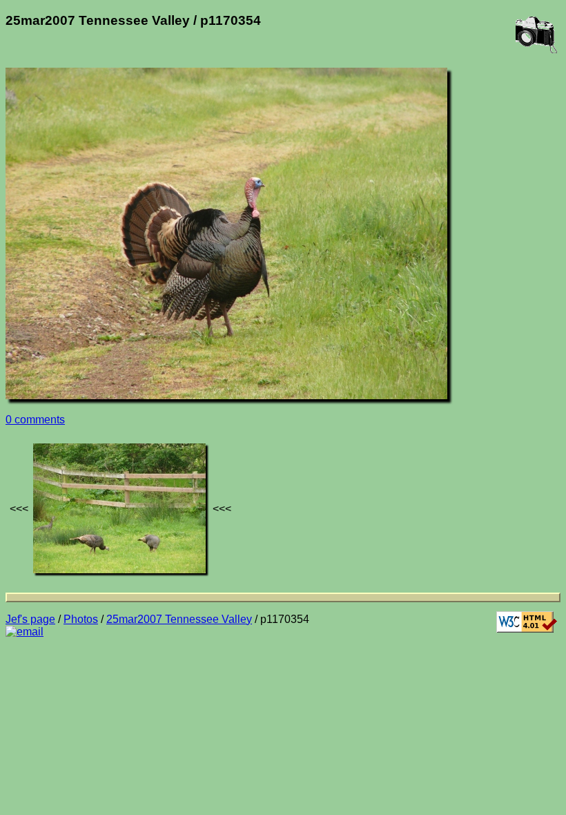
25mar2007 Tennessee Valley (179, 619)
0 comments (35, 419)
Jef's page (30, 619)
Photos (81, 619)
